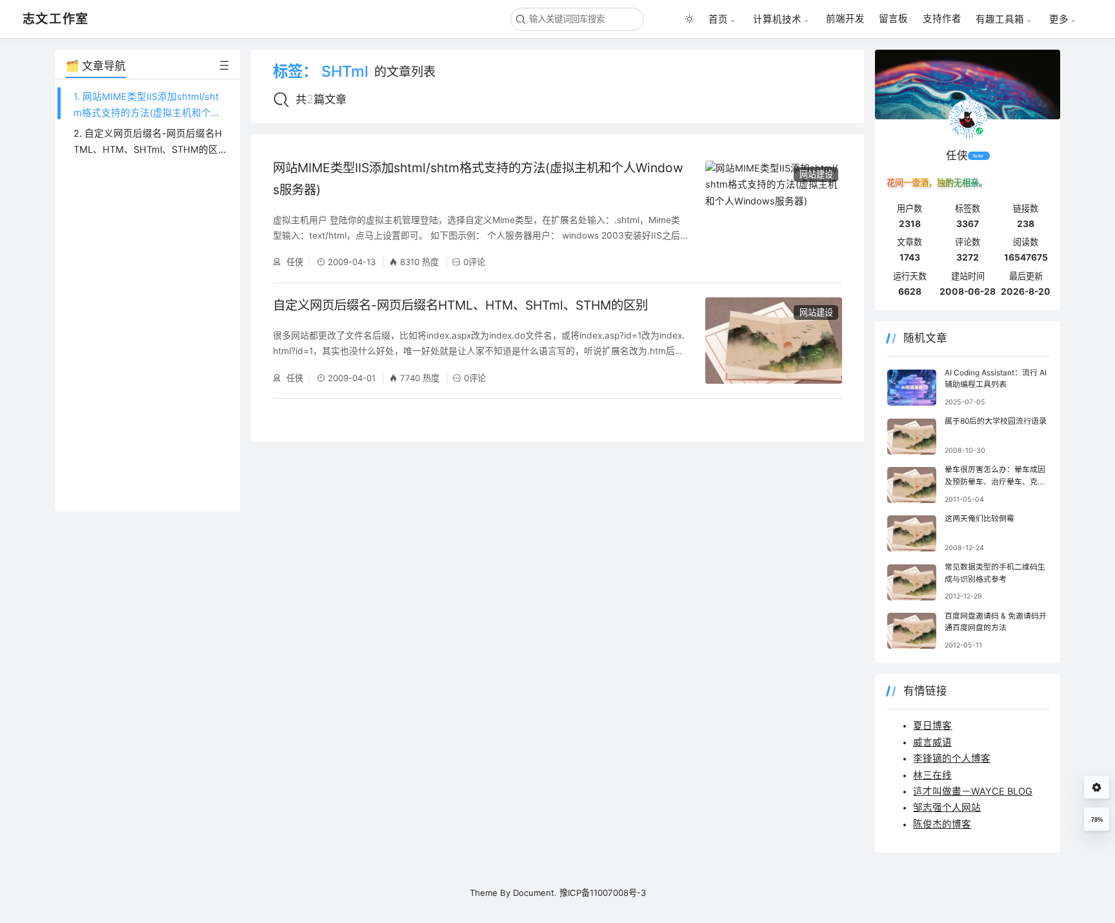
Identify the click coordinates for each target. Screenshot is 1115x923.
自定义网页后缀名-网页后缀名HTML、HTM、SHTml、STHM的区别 (460, 305)
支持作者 (942, 19)
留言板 (893, 19)
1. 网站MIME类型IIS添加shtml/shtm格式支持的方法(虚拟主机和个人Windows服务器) (147, 113)
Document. (535, 893)
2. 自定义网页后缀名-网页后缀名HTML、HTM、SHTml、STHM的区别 (148, 150)
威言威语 (932, 742)
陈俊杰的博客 (942, 824)
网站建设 (816, 174)
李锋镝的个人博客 (951, 758)
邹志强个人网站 (947, 807)
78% (1097, 820)
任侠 (293, 262)
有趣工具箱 (1000, 19)
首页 (718, 19)
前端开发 (845, 19)
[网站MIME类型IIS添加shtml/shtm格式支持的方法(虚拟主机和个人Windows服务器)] (773, 214)
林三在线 (932, 775)
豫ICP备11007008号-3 (602, 893)
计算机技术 (777, 19)
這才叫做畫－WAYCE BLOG (972, 791)
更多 (1059, 19)
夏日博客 (932, 725)
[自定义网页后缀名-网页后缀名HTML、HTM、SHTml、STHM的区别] (773, 340)
